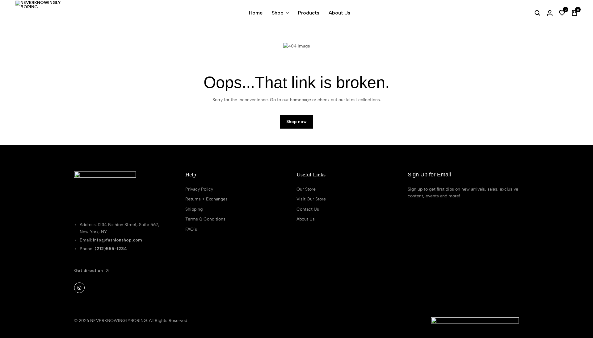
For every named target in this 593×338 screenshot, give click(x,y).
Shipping (194, 209)
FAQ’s (191, 229)
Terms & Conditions (205, 219)
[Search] (537, 13)
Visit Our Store (311, 199)
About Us (339, 13)
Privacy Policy (199, 189)
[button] (562, 13)
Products (308, 13)
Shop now (296, 121)
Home (256, 13)
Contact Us (307, 209)
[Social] (79, 287)
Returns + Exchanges (206, 199)
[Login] (550, 13)
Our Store (306, 189)
